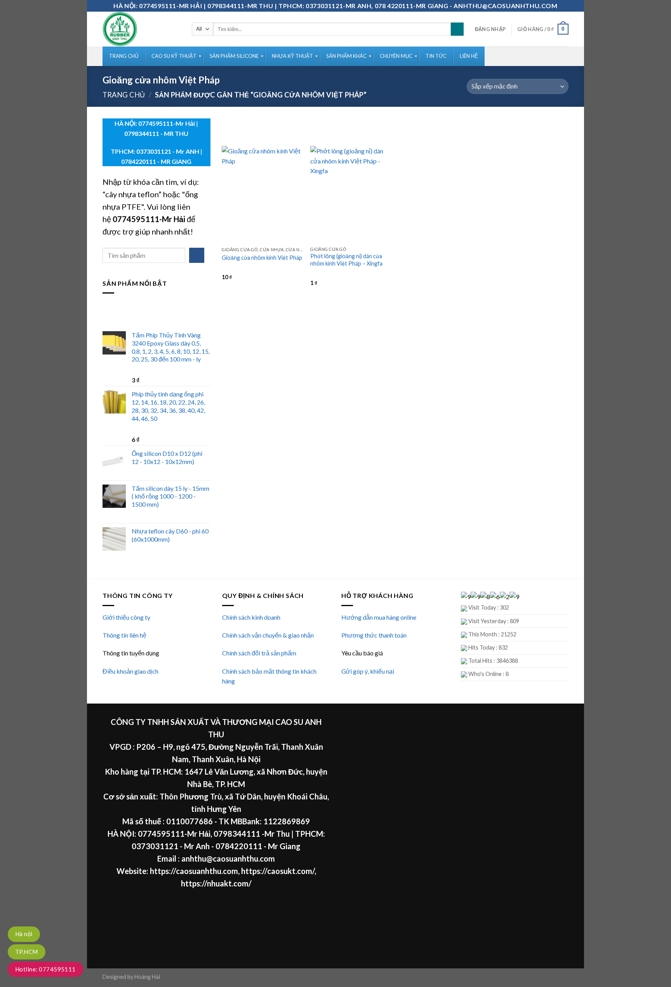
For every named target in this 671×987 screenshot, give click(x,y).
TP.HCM (26, 951)
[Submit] (457, 29)
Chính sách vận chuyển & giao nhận (268, 635)
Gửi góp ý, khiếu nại (367, 671)
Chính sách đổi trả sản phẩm (259, 653)
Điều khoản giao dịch (130, 671)
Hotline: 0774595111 (45, 969)
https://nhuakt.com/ (216, 883)
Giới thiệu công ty (126, 617)
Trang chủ (124, 94)
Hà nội (24, 933)
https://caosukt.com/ (278, 871)
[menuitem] (124, 56)
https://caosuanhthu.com (194, 871)
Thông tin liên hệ (124, 635)
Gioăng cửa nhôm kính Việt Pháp (262, 257)
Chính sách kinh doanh (251, 617)
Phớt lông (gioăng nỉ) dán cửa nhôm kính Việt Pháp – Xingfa (346, 260)
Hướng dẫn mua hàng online (378, 617)
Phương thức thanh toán (374, 635)
